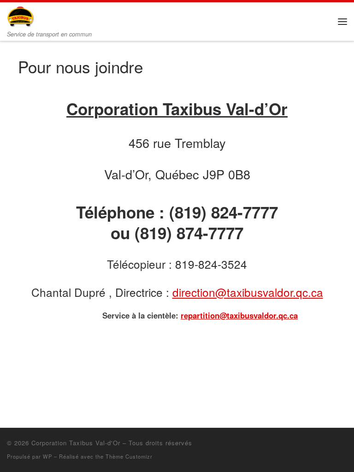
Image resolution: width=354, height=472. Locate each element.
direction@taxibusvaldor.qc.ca (247, 292)
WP (47, 456)
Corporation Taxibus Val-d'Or (75, 442)
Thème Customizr (129, 456)
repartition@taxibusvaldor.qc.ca (239, 315)
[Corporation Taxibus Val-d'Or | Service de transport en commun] (21, 15)
